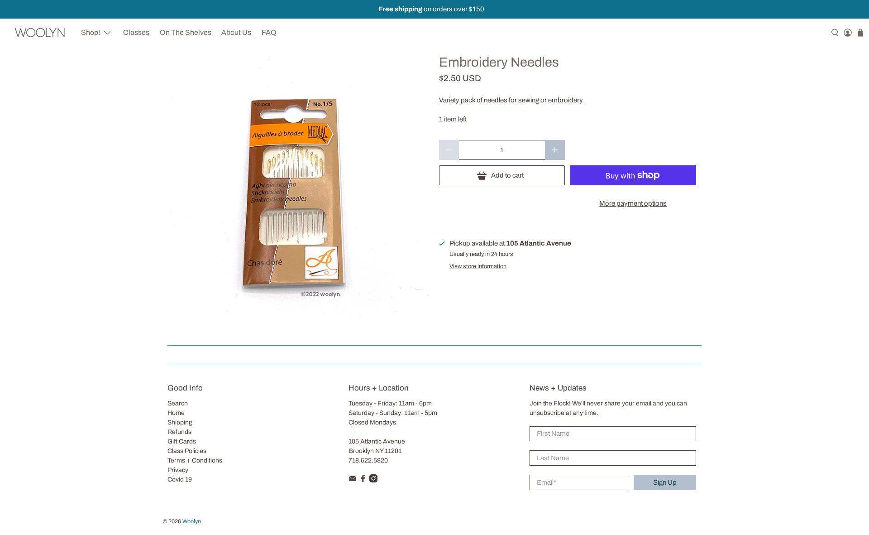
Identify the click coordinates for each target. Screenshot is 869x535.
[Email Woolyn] (353, 480)
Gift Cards (181, 441)
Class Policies (186, 451)
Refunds (179, 432)
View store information (477, 266)
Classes (136, 32)
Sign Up (665, 482)
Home (176, 413)
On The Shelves (185, 32)
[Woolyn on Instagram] (373, 480)
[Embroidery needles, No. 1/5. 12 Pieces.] (298, 186)
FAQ (269, 32)
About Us (236, 32)
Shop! (90, 32)
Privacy (177, 470)
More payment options (633, 203)
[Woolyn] (40, 32)
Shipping (179, 422)
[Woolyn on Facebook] (363, 480)
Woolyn (191, 521)
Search (177, 403)
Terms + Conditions (194, 460)
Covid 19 (179, 479)
